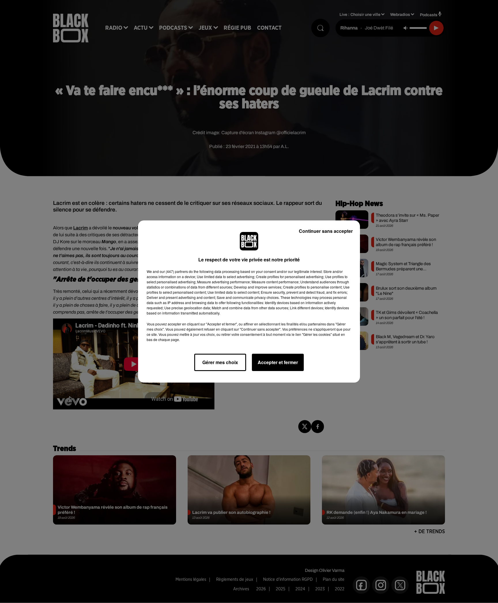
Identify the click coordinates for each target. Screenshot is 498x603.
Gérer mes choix (220, 362)
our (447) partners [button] (174, 271)
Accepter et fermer (278, 362)
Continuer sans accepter (326, 231)
